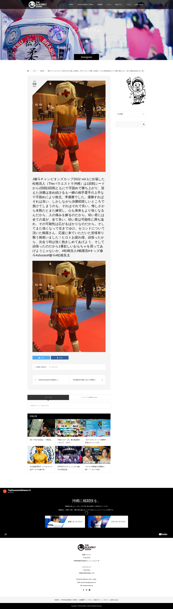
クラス (109, 4)
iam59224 (43, 367)
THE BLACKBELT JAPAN (85, 4)
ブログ (129, 4)
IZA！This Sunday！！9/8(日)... (41, 440)
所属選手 (100, 4)
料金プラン (118, 4)
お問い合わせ (139, 4)
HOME (71, 4)
